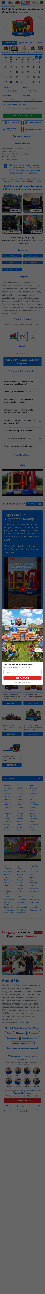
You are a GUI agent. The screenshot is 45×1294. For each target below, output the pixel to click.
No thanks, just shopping (22, 682)
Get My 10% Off (22, 678)
